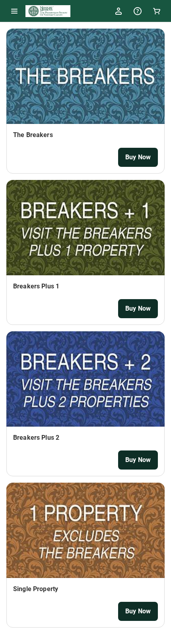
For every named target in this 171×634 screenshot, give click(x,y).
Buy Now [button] (138, 157)
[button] (14, 11)
